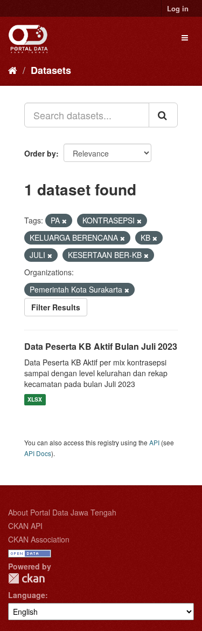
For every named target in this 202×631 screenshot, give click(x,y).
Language (26, 594)
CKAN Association (38, 539)
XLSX (34, 400)
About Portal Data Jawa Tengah (62, 512)
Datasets (51, 70)
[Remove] (64, 220)
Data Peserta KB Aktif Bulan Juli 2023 (100, 346)
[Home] (12, 70)
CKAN (26, 578)
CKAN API (25, 525)
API (154, 442)
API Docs (37, 453)
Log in (178, 8)
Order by (40, 153)
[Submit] (163, 115)
